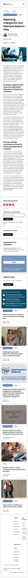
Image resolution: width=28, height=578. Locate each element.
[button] (23, 4)
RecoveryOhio (11, 158)
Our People (16, 526)
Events (23, 523)
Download (8, 234)
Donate (23, 525)
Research (16, 557)
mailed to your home (8, 189)
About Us (16, 521)
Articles (16, 554)
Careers (16, 529)
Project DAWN (15, 129)
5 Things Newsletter (16, 560)
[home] (9, 4)
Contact (16, 534)
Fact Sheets (16, 551)
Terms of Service (14, 564)
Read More (8, 284)
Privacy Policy (6, 564)
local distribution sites (12, 188)
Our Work (16, 523)
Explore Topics (15, 548)
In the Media (17, 531)
